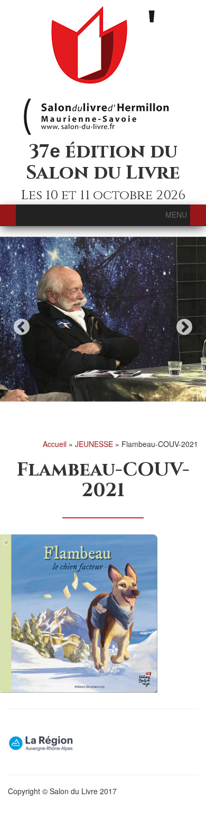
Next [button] (184, 327)
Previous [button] (22, 327)
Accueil (55, 444)
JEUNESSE (94, 444)
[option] (103, 319)
